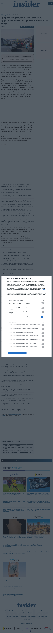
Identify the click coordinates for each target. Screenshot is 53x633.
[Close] (49, 278)
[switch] (42, 303)
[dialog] (26, 316)
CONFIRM (17, 352)
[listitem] (26, 300)
